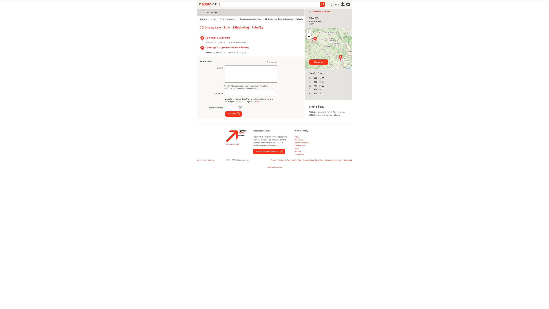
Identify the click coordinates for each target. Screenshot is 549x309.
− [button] (309, 36)
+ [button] (309, 32)
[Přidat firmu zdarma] (349, 4)
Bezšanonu (299, 140)
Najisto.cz (209, 4)
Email (297, 149)
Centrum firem (300, 146)
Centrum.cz (201, 160)
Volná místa (296, 160)
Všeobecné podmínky (333, 160)
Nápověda (348, 160)
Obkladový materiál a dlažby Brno (323, 112)
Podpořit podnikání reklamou (267, 151)
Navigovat (318, 62)
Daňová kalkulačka (302, 143)
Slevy (297, 137)
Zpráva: (220, 68)
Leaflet (348, 68)
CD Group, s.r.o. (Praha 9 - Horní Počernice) (227, 47)
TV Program (299, 154)
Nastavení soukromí (274, 167)
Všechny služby (284, 160)
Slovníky (298, 151)
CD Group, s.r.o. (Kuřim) (217, 37)
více (258, 102)
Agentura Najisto (236, 136)
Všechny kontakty (232, 144)
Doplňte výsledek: (215, 108)
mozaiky (341, 112)
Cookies (319, 160)
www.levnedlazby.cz (237, 43)
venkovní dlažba (333, 115)
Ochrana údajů (308, 160)
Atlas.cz (211, 160)
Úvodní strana (209, 12)
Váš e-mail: (218, 93)
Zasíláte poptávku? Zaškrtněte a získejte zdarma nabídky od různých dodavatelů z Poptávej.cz (249, 100)
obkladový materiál (317, 115)
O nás (273, 160)
